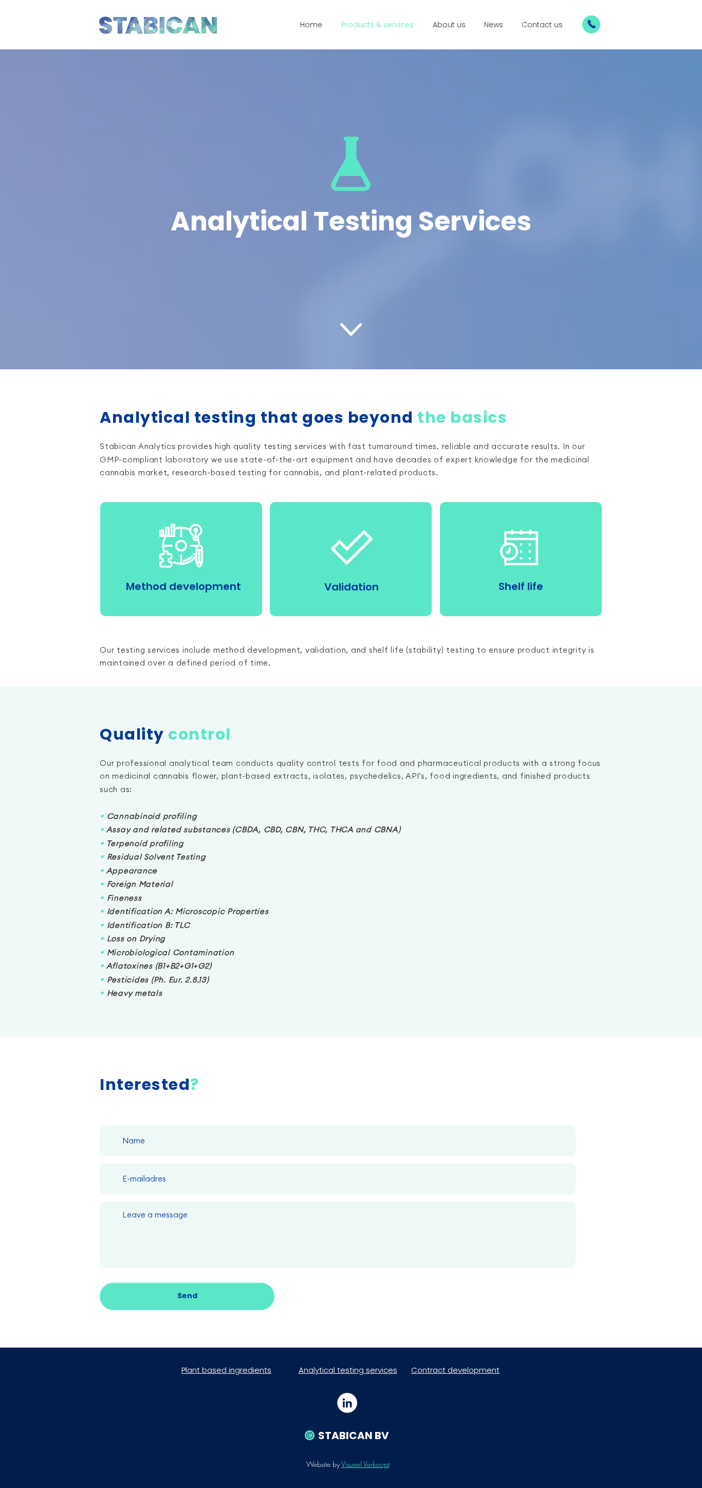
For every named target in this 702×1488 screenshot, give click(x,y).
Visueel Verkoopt (365, 1464)
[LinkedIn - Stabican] (347, 1403)
